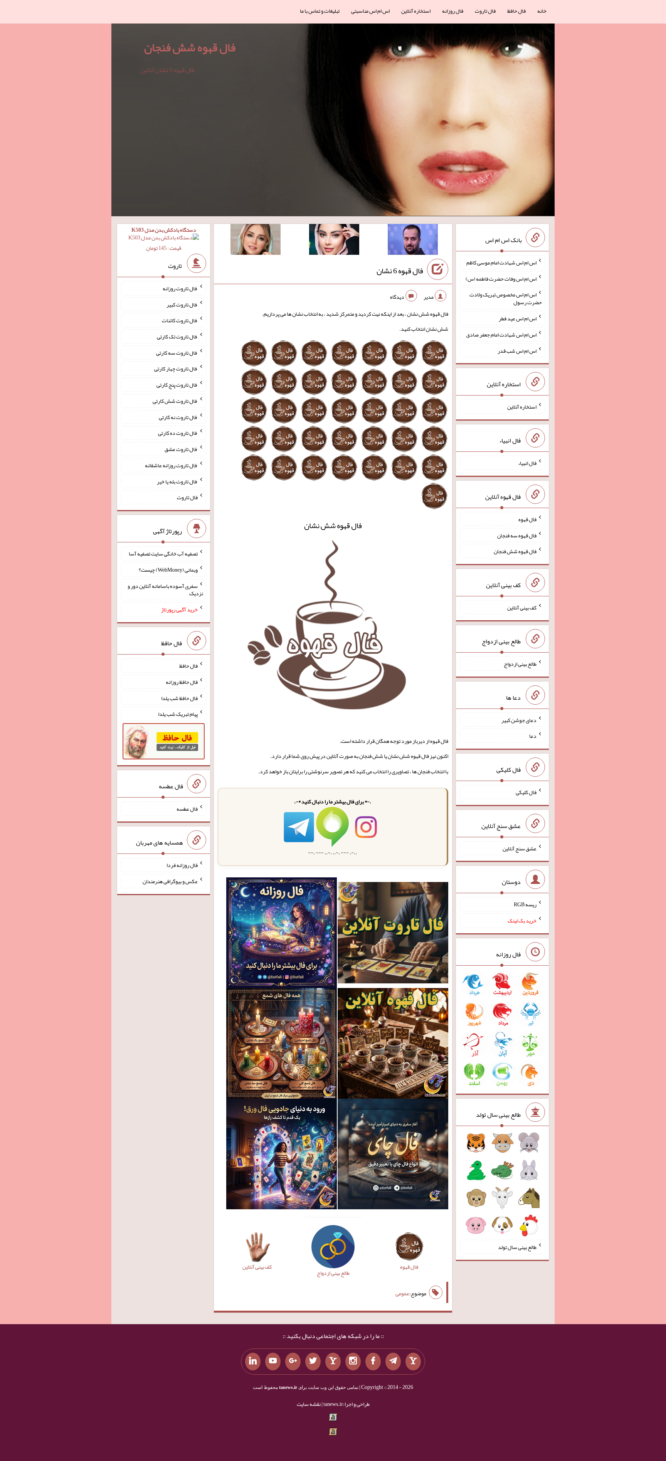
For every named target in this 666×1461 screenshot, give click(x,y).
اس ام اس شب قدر (517, 350)
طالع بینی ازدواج (520, 663)
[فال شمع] (281, 1045)
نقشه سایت (309, 1404)
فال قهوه (527, 519)
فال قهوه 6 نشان (400, 270)
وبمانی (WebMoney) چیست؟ (168, 569)
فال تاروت (485, 10)
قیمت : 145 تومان (163, 238)
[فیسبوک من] (373, 1361)
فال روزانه (452, 10)
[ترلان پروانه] (334, 241)
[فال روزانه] (281, 934)
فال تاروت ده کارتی (178, 433)
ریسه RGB (525, 904)
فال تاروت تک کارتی (177, 336)
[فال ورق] (281, 1155)
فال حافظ (516, 10)
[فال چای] (393, 1155)
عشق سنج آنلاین (519, 848)
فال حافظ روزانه (182, 682)
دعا (532, 735)
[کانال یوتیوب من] (273, 1361)
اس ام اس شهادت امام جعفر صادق (501, 334)
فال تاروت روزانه (180, 288)
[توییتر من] (313, 1361)
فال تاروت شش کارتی (175, 401)
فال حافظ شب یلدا (179, 697)
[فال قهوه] (393, 1045)
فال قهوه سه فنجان (516, 535)
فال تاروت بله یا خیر (177, 481)
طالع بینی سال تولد (517, 1247)
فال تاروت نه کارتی (178, 416)
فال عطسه (187, 808)
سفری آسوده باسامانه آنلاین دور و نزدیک (165, 589)
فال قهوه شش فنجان (189, 47)
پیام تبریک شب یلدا (178, 714)
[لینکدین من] (253, 1361)
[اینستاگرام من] (353, 1361)
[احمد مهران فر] (413, 241)
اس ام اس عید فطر (517, 318)
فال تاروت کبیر (182, 304)
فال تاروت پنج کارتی (177, 384)
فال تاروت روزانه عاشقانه (171, 465)
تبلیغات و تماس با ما (320, 10)
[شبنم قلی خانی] (255, 241)
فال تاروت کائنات (180, 320)
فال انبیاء (527, 463)
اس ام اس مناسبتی (370, 10)
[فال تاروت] (393, 934)
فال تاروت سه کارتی (177, 352)
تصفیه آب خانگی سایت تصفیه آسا (163, 553)
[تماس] (333, 1361)
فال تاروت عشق (181, 449)
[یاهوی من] (413, 1361)
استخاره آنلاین (416, 10)
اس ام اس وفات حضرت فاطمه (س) (501, 278)
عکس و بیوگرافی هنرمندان (170, 881)
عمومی (402, 1293)
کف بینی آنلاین (521, 607)
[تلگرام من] (393, 1361)
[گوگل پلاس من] (293, 1361)
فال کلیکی (526, 792)
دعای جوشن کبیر (518, 719)
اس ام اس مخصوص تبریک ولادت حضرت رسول (505, 298)
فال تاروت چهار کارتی (176, 368)
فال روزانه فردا (182, 865)
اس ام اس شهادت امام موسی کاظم (501, 262)
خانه (542, 10)
